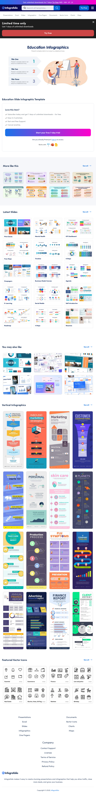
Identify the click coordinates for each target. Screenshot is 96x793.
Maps (79, 15)
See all (85, 165)
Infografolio (55, 790)
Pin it (5, 44)
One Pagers (43, 15)
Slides (23, 15)
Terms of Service (48, 757)
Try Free (84, 8)
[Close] (93, 22)
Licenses (48, 752)
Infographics (32, 15)
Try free (48, 33)
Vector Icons (64, 15)
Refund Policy (48, 766)
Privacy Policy (48, 761)
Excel (17, 15)
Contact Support (48, 748)
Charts (72, 15)
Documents (53, 15)
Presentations (8, 15)
